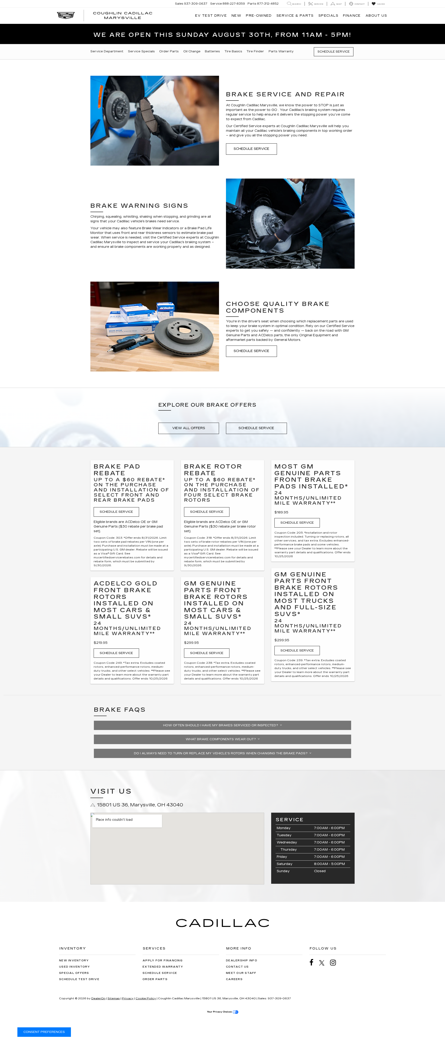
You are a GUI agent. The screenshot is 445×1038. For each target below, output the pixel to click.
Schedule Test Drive (79, 979)
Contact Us (237, 966)
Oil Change (191, 51)
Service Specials (141, 51)
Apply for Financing (163, 960)
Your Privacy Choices (220, 1012)
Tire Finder (255, 51)
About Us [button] (376, 16)
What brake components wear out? (222, 739)
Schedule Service (334, 51)
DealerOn (98, 998)
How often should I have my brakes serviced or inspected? (221, 725)
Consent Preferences (44, 1032)
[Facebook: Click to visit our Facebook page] (313, 962)
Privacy (128, 998)
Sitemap (114, 998)
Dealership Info (241, 960)
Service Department (106, 51)
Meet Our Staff (241, 973)
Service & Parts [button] (295, 16)
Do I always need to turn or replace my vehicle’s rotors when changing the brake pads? (221, 753)
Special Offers (74, 973)
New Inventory (74, 960)
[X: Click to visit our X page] (324, 962)
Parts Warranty (281, 51)
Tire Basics (233, 51)
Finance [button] (352, 16)
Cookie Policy (146, 998)
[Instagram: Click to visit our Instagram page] (335, 962)
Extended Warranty (163, 966)
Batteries (212, 51)
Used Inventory (74, 966)
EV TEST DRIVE (211, 16)
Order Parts (169, 51)
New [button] (236, 16)
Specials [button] (328, 16)
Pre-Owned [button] (259, 16)
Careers (234, 979)
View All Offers (188, 428)
